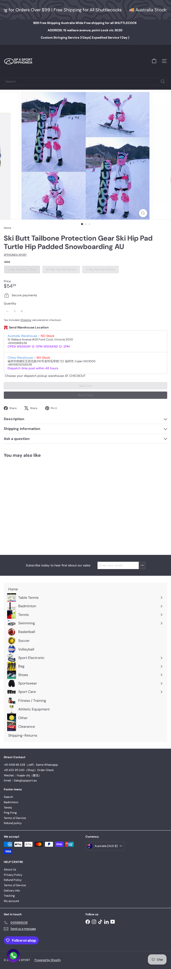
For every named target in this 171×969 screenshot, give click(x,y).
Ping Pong (10, 813)
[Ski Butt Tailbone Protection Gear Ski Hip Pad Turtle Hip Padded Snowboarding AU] (31, 503)
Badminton (11, 802)
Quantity (10, 303)
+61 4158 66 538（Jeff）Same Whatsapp (31, 765)
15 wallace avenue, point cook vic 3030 (85, 30)
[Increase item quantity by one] (22, 311)
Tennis (8, 807)
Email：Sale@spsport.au (20, 780)
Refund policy (13, 823)
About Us (10, 869)
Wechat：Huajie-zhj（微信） (22, 775)
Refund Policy (13, 880)
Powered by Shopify (48, 960)
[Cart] (154, 61)
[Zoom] (143, 213)
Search (8, 797)
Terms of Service (15, 818)
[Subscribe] (142, 565)
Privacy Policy (13, 875)
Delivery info (12, 890)
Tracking (9, 896)
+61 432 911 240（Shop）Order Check (29, 770)
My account (11, 901)
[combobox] (85, 81)
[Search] (162, 81)
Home (7, 227)
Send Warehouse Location (29, 327)
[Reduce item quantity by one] (7, 311)
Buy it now (85, 395)
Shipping (25, 320)
